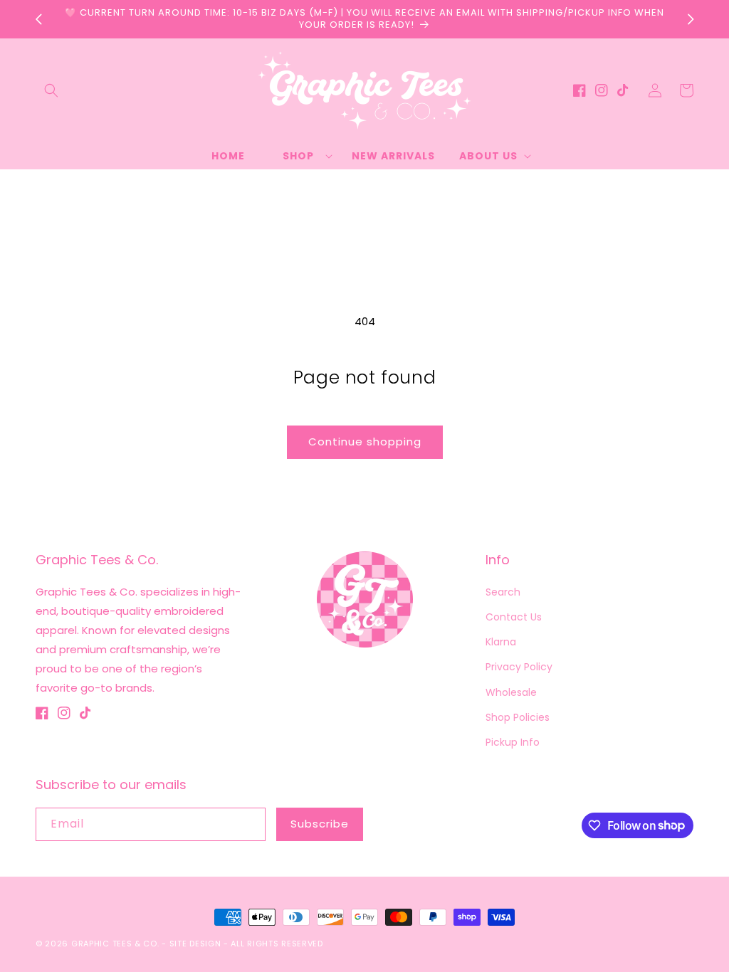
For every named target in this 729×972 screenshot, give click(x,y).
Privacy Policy (519, 667)
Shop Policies (518, 717)
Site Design (195, 943)
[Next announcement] (690, 19)
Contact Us (514, 617)
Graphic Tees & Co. (115, 943)
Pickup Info (513, 742)
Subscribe (319, 823)
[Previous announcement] (38, 19)
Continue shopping (364, 441)
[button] (51, 90)
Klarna (501, 642)
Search (503, 592)
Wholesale (511, 692)
